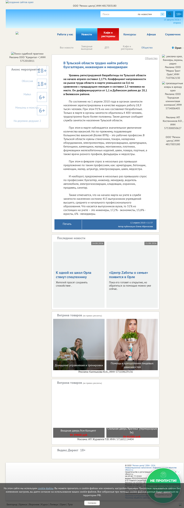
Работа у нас (65, 34)
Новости (86, 34)
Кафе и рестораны (108, 34)
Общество (147, 47)
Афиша (151, 34)
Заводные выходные (86, 47)
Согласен (92, 503)
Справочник (173, 34)
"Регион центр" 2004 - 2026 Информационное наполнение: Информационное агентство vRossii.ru (151, 467)
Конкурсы (129, 34)
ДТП (107, 47)
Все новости (66, 47)
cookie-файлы (45, 488)
